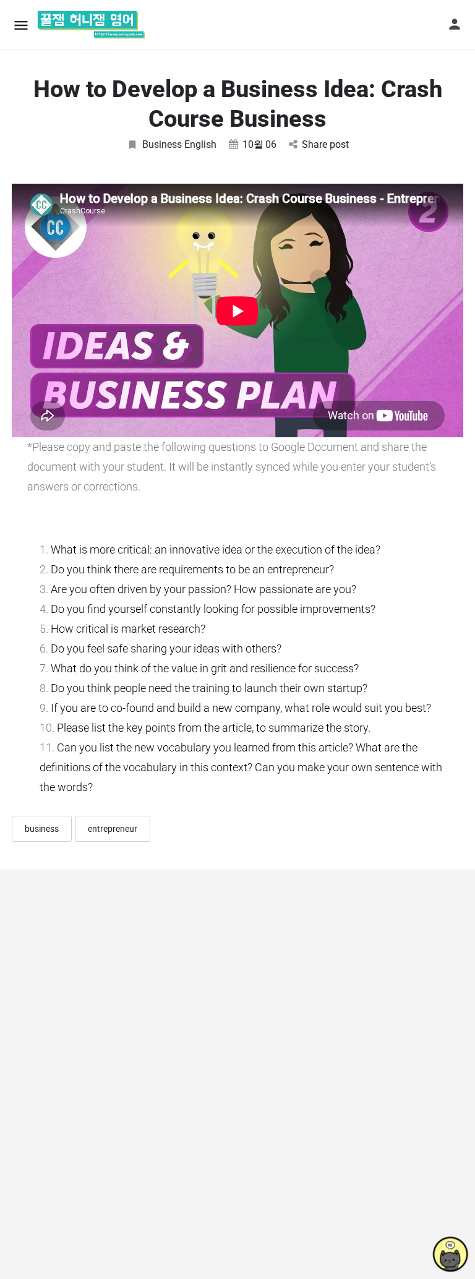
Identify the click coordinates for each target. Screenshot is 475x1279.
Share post (325, 144)
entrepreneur (112, 829)
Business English (179, 144)
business (42, 829)
